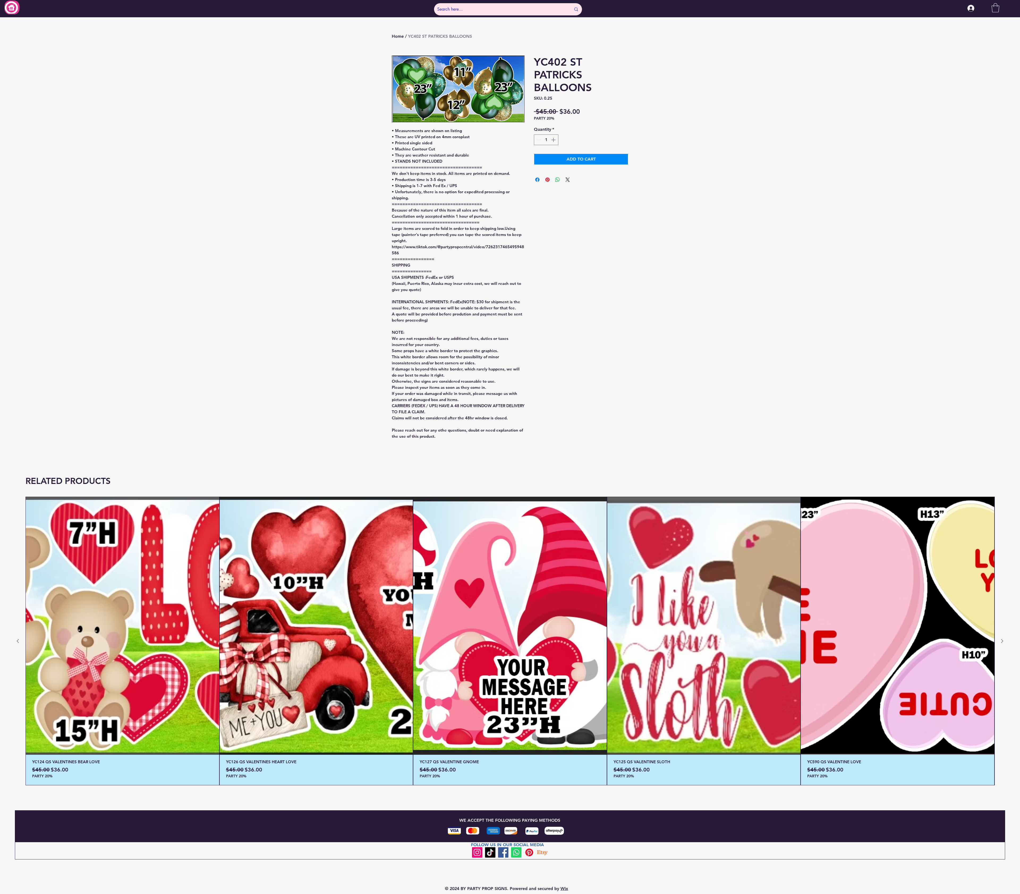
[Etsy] (542, 852)
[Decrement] (538, 140)
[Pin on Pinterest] (547, 179)
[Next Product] (1002, 641)
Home (398, 36)
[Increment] (554, 140)
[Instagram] (477, 852)
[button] (995, 7)
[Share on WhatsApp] (557, 179)
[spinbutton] (546, 140)
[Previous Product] (18, 641)
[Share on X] (567, 179)
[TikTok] (490, 852)
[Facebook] (503, 852)
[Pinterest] (529, 852)
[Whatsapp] (516, 852)
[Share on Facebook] (537, 179)
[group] (510, 641)
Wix (564, 888)
